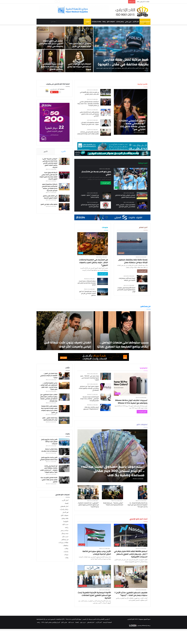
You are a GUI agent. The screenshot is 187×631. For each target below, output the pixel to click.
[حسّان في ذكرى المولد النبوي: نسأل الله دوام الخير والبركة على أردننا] (51, 37)
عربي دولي (128, 21)
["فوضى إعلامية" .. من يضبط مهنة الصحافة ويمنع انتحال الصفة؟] (112, 492)
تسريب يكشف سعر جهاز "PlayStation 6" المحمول (91, 408)
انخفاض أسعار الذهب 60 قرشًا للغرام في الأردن (80, 45)
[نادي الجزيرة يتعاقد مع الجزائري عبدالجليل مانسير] (105, 205)
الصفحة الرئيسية (145, 21)
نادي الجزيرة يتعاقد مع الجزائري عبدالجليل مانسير (90, 205)
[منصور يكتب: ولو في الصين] (64, 206)
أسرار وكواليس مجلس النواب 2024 (50, 622)
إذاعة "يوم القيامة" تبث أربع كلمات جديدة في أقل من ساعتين (87, 293)
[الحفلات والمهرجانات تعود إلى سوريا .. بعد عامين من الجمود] (105, 122)
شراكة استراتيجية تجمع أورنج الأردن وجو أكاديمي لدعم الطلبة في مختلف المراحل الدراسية (49, 187)
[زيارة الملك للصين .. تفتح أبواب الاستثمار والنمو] (64, 420)
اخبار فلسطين (64, 506)
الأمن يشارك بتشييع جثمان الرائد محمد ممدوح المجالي (48, 458)
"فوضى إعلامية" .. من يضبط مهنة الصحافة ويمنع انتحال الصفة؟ (113, 504)
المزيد (88, 21)
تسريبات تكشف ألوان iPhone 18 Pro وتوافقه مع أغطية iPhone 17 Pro (131, 401)
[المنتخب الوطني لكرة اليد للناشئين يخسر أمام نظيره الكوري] (142, 195)
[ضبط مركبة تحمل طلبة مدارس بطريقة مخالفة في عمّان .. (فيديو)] (122, 49)
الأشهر (46, 151)
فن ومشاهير (64, 539)
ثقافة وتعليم (65, 518)
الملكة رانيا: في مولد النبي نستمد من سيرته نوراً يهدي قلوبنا (79, 66)
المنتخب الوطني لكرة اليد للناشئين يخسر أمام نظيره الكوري (125, 196)
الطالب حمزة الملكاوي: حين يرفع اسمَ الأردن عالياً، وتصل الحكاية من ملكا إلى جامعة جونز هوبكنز (48, 397)
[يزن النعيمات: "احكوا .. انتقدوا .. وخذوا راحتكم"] (107, 195)
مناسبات (66, 551)
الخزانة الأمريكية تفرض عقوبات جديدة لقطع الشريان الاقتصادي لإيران (126, 290)
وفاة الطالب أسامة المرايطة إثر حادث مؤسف (49, 450)
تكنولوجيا (65, 521)
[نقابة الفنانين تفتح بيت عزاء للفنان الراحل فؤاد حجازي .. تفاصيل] (64, 480)
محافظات (65, 545)
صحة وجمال (64, 533)
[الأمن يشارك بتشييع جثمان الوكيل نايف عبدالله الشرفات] (64, 442)
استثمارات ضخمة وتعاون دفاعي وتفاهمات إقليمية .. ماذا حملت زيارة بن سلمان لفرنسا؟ (88, 103)
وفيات (66, 557)
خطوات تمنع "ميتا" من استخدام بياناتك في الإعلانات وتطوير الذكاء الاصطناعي (89, 388)
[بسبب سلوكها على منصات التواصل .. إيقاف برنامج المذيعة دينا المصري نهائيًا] (122, 330)
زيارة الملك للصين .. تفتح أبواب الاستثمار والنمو (49, 419)
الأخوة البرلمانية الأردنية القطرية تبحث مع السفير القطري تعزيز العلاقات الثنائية (94, 595)
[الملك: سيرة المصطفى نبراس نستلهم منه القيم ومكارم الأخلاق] (51, 61)
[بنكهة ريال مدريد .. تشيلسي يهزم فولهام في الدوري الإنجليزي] (142, 205)
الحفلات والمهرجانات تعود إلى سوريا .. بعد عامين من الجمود (90, 123)
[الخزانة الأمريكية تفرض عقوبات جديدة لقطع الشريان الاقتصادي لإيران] (142, 288)
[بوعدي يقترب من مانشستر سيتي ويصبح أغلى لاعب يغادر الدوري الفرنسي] (106, 112)
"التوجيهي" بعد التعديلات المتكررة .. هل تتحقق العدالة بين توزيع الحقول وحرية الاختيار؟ (88, 505)
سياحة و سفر (64, 530)
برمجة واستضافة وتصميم (143, 625)
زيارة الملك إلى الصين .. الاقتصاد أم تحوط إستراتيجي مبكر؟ (48, 375)
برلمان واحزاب (120, 21)
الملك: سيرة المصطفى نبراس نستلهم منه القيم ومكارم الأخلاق (52, 66)
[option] (93, 49)
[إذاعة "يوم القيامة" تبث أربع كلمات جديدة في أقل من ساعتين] (102, 291)
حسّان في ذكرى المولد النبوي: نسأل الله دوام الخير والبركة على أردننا (51, 43)
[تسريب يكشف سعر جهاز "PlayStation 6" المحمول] (105, 407)
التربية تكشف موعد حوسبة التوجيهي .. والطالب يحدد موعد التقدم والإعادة (89, 399)
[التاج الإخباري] (132, 11)
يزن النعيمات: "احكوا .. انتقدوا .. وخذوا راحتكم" (90, 196)
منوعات (66, 554)
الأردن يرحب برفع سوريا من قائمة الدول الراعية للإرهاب (96, 552)
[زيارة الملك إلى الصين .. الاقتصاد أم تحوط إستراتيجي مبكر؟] (64, 376)
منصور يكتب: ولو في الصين (49, 204)
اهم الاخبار (65, 512)
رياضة (104, 21)
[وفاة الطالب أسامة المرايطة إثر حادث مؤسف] (64, 451)
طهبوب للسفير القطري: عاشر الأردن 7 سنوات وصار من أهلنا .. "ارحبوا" (131, 594)
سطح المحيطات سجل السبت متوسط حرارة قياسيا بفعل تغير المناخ (87, 283)
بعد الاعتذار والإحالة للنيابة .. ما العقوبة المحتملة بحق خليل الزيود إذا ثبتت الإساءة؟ (137, 505)
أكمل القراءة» (142, 271)
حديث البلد (65, 524)
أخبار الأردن (136, 21)
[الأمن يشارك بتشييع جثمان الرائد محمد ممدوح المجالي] (64, 460)
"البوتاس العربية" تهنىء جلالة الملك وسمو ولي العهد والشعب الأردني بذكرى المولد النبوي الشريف (49, 163)
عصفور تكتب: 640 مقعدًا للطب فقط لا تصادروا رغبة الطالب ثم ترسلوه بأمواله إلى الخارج (49, 409)
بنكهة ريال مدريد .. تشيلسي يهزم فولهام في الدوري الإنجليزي (125, 205)
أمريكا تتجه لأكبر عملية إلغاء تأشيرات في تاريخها (127, 279)
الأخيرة (63, 151)
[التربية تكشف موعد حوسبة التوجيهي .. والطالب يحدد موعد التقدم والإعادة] (106, 397)
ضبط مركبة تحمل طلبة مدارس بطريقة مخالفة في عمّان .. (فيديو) (123, 61)
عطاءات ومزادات (96, 21)
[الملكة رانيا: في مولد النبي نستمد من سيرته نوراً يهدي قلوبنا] (79, 61)
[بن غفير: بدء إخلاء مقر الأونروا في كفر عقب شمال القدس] (105, 92)
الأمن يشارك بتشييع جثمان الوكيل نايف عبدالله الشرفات (49, 441)
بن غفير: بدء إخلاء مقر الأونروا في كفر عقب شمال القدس (89, 93)
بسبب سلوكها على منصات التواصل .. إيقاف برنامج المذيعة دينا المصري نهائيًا (123, 344)
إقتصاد (66, 503)
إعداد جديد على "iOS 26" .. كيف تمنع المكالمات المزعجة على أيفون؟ (89, 378)
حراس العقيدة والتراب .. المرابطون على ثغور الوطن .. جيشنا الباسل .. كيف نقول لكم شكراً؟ (48, 386)
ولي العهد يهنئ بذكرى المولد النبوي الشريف (50, 197)
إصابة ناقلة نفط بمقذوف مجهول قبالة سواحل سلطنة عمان (132, 261)
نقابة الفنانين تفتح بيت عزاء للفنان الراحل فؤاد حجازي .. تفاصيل (49, 479)
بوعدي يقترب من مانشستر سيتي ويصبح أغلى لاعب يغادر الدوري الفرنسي (89, 114)
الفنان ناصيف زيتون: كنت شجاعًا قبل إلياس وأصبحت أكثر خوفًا (67, 344)
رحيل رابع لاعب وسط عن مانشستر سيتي (96, 173)
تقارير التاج (64, 622)
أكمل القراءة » (106, 183)
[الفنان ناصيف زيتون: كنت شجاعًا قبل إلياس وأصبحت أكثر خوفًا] (65, 330)
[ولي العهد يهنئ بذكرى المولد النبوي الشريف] (64, 198)
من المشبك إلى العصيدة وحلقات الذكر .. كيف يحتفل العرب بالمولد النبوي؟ (93, 262)
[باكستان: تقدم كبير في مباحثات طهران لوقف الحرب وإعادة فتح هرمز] (105, 132)
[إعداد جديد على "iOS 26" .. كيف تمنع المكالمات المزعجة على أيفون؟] (105, 376)
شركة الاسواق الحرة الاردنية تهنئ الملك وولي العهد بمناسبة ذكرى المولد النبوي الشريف (48, 175)
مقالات (66, 548)
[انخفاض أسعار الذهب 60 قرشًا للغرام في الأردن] (79, 37)
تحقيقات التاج (111, 21)
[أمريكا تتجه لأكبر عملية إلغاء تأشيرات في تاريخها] (142, 278)
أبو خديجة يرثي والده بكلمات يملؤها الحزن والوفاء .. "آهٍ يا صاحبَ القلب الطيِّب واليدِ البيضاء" (48, 469)
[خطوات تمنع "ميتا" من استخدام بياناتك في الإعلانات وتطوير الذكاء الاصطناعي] (105, 386)
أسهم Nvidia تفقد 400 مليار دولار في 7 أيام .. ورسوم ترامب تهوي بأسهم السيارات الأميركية (130, 554)
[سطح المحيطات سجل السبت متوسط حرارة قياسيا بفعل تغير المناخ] (102, 281)
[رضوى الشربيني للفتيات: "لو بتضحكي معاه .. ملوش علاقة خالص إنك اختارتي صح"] (130, 112)
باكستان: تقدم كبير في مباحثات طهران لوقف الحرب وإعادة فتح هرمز (88, 133)
